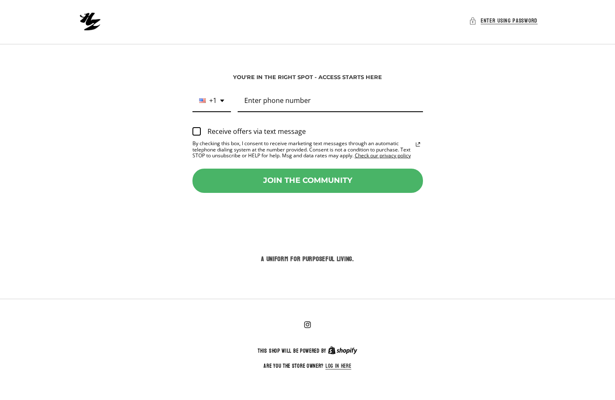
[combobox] (211, 101)
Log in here (338, 366)
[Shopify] (342, 351)
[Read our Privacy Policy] (418, 144)
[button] (503, 20)
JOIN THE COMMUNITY (307, 180)
